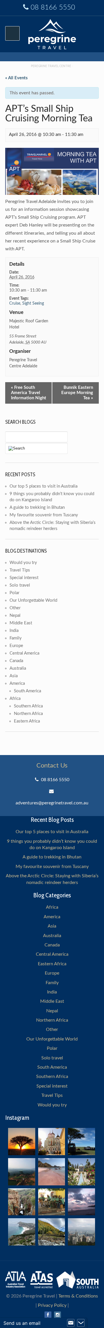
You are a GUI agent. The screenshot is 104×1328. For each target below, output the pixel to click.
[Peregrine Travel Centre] (52, 33)
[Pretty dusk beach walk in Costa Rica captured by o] (81, 1202)
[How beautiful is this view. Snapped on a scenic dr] (21, 1202)
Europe (16, 646)
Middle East (21, 623)
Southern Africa (28, 706)
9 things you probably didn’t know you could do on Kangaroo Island (52, 844)
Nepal (15, 615)
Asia (14, 676)
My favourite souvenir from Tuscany (44, 515)
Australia (18, 668)
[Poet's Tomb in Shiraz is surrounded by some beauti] (81, 1171)
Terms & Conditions (78, 1296)
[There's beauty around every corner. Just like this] (51, 1141)
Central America (24, 653)
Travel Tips (20, 570)
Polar (14, 593)
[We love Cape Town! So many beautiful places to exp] (21, 1232)
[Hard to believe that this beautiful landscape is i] (51, 1232)
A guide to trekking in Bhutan (37, 507)
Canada (16, 661)
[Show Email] (71, 1323)
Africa (15, 698)
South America (27, 691)
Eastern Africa (27, 721)
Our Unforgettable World (33, 600)
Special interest (24, 578)
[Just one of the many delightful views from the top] (21, 1171)
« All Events (16, 78)
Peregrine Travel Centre (51, 66)
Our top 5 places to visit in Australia (43, 486)
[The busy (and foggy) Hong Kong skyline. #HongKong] (81, 1232)
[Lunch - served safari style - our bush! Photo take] (81, 1141)
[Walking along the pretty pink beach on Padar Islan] (51, 1171)
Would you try (23, 562)
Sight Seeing (33, 303)
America (17, 683)
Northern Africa (28, 713)
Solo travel (20, 585)
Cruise (14, 303)
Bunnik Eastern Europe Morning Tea (77, 392)
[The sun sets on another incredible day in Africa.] (21, 1141)
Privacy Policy (52, 1305)
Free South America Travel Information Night (28, 392)
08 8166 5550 (53, 7)
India (14, 630)
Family (16, 638)
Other (15, 608)
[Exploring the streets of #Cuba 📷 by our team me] (51, 1202)
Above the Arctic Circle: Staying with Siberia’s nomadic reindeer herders (52, 879)
